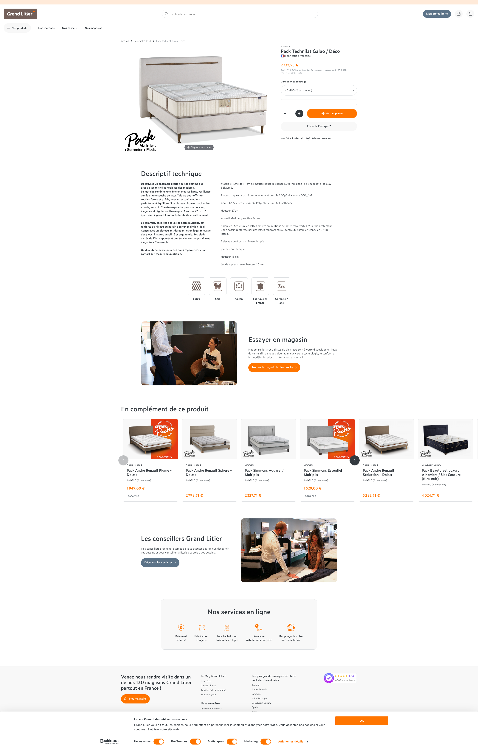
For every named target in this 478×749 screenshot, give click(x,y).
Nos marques (46, 28)
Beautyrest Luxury (261, 703)
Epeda (255, 707)
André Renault (259, 689)
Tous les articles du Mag (213, 690)
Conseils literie (208, 685)
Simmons (256, 694)
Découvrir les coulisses (158, 562)
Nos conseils (69, 28)
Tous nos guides (209, 694)
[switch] (195, 742)
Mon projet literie (437, 13)
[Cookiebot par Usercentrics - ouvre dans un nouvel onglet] (109, 742)
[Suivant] (355, 460)
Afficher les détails (290, 741)
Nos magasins (93, 28)
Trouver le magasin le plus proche (272, 367)
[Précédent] (123, 460)
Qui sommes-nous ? (211, 708)
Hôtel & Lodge (259, 698)
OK (362, 720)
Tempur (256, 685)
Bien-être (206, 681)
